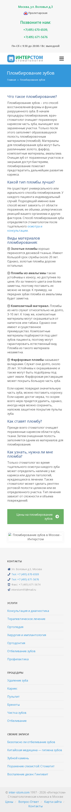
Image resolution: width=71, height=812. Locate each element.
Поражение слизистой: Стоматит (31, 766)
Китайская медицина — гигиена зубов (34, 750)
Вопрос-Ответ (28, 802)
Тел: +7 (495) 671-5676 (25, 579)
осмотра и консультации (24, 228)
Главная (11, 79)
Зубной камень (18, 758)
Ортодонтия (16, 643)
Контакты (35, 806)
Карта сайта (53, 802)
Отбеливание (17, 721)
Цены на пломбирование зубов (34, 517)
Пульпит (13, 697)
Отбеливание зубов (21, 651)
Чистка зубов (16, 713)
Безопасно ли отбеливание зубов (31, 742)
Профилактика (18, 659)
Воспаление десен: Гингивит (27, 774)
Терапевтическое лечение (26, 619)
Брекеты (13, 705)
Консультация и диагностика (28, 611)
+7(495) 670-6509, (35, 30)
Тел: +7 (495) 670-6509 (25, 574)
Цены (9, 802)
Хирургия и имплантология (26, 635)
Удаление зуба (17, 680)
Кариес (12, 688)
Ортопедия (15, 627)
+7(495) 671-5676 (36, 37)
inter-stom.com (19, 792)
